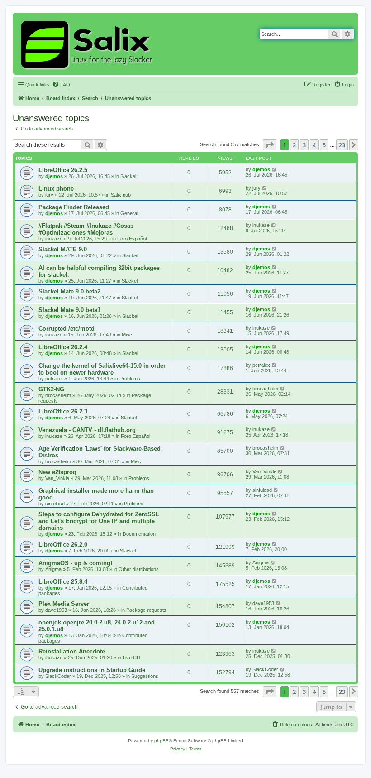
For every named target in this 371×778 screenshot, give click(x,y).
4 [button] (314, 145)
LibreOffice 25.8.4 (62, 581)
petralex (54, 378)
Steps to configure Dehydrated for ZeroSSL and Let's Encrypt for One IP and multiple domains (98, 521)
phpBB (161, 740)
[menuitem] (61, 84)
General (129, 213)
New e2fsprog (57, 472)
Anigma (53, 569)
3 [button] (304, 145)
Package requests (146, 610)
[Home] (88, 43)
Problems (129, 378)
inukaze (53, 238)
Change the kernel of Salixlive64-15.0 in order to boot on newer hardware (102, 369)
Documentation (139, 534)
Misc (127, 334)
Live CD (131, 657)
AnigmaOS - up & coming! (75, 563)
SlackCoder (58, 676)
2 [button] (294, 145)
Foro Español (132, 238)
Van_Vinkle (57, 478)
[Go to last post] (274, 169)
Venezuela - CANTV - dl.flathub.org (87, 430)
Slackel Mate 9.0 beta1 (69, 310)
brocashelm (58, 395)
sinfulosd (55, 503)
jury (49, 194)
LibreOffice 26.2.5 (62, 170)
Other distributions (139, 569)
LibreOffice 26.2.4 (62, 347)
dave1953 (56, 610)
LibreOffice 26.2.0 (62, 544)
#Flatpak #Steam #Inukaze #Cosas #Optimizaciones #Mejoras (85, 229)
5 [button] (324, 145)
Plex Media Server (63, 603)
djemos (54, 176)
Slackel (128, 176)
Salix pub (121, 194)
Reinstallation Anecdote (71, 651)
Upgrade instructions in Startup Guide (91, 670)
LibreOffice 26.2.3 (62, 411)
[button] (269, 144)
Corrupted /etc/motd (66, 328)
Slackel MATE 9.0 (62, 249)
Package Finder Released (73, 207)
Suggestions (144, 676)
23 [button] (342, 145)
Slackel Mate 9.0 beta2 (69, 291)
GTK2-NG (51, 389)
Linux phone (56, 188)
